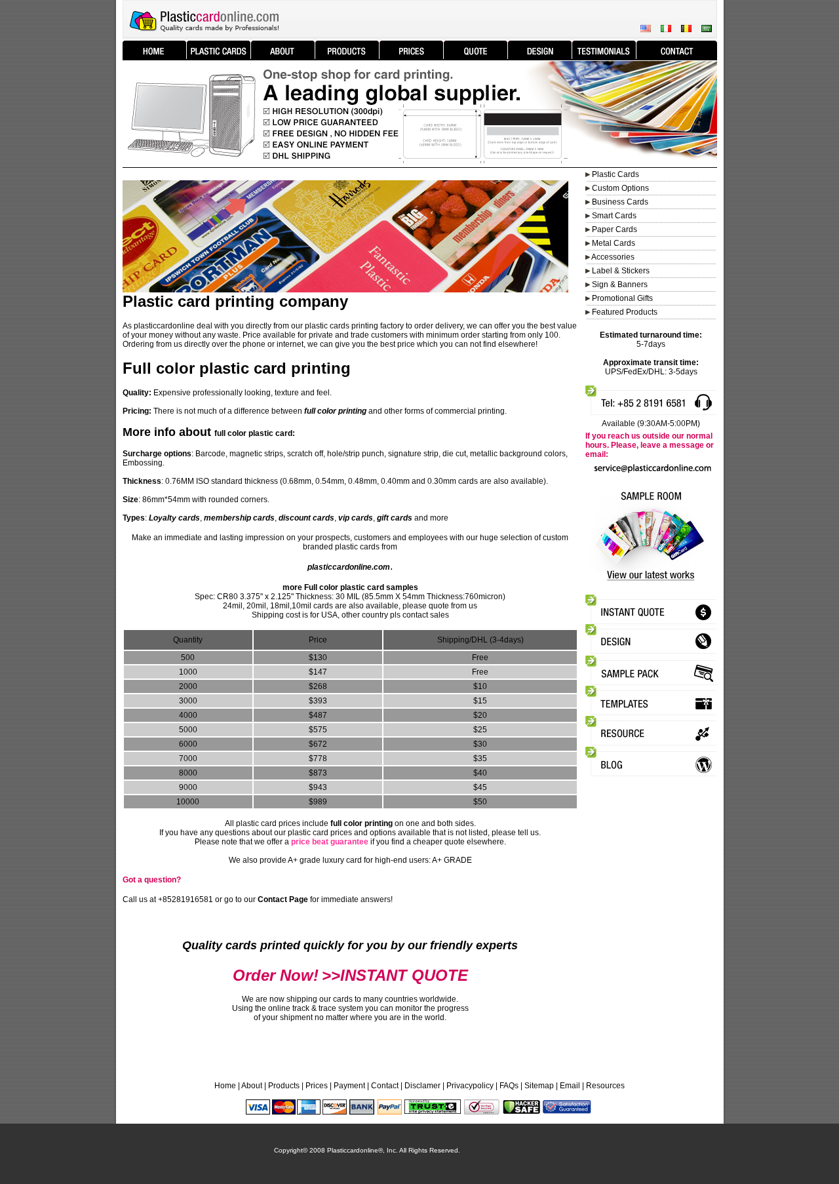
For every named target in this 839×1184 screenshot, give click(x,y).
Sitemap (539, 1085)
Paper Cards (614, 229)
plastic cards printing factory (354, 325)
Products (284, 1085)
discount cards (306, 518)
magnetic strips (256, 453)
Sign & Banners (620, 284)
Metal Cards (613, 243)
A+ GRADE (452, 860)
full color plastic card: (254, 433)
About (251, 1085)
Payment (349, 1085)
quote (439, 605)
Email (570, 1085)
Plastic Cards (615, 174)
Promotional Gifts (622, 298)
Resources (605, 1085)
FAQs (508, 1085)
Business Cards (620, 202)
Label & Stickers (621, 270)
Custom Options (619, 188)
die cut (454, 453)
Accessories (612, 257)
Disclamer (422, 1085)
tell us (528, 832)
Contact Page (283, 899)
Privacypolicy (470, 1085)
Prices (316, 1085)
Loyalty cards (174, 518)
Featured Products (624, 312)
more (439, 518)
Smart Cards (614, 215)
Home (225, 1085)
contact (415, 615)
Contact (385, 1085)
